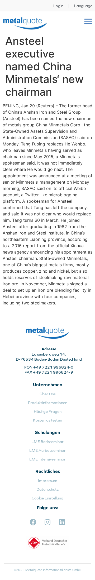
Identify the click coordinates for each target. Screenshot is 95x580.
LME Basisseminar (47, 441)
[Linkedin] (62, 522)
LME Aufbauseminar (47, 450)
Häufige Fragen (47, 411)
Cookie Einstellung (47, 498)
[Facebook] (33, 522)
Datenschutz (47, 489)
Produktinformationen (47, 402)
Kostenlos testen (47, 420)
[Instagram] (47, 522)
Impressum (47, 480)
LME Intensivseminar (47, 459)
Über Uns (47, 394)
